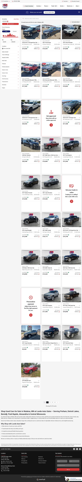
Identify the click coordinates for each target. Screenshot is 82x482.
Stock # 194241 (45, 228)
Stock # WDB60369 (25, 40)
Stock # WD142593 (66, 78)
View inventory (24, 456)
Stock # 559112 (25, 341)
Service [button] (62, 6)
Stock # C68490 (66, 153)
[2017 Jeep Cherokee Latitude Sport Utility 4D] (30, 332)
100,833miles (36, 382)
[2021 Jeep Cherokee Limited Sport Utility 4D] (51, 182)
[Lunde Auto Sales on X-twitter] (76, 449)
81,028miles (36, 119)
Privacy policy (24, 462)
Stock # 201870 (25, 228)
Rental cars (69, 6)
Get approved (24, 460)
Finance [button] (46, 6)
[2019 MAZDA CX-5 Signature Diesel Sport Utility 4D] (30, 370)
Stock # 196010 (66, 341)
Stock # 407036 (25, 191)
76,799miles (77, 44)
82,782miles (36, 194)
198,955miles (57, 157)
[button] (6, 1)
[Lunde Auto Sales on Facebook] (73, 449)
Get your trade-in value (49, 12)
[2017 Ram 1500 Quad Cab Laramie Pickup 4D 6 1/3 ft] (71, 295)
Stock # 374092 (45, 266)
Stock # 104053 (45, 341)
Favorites (66, 1)
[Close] (79, 12)
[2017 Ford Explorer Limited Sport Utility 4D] (71, 144)
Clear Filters (16, 19)
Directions (40, 456)
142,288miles (77, 344)
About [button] (77, 6)
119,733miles (36, 157)
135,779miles (77, 307)
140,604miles (36, 44)
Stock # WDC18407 (25, 116)
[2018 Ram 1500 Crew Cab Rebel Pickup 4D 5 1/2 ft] (30, 257)
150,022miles (36, 81)
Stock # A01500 (66, 228)
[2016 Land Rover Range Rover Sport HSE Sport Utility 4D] (51, 332)
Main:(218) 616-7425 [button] (7, 461)
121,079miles (77, 119)
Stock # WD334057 (25, 78)
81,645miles (57, 307)
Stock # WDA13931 (46, 40)
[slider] (2, 37)
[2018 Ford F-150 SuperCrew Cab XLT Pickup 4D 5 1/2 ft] (30, 107)
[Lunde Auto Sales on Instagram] (79, 449)
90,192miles (57, 44)
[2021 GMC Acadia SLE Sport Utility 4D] (51, 220)
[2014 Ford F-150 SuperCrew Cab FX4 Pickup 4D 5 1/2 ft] (71, 220)
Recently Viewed (75, 1)
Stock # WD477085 (66, 40)
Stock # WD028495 (25, 153)
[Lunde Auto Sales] (5, 6)
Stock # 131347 (45, 191)
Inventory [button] (38, 6)
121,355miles (77, 157)
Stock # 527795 (66, 266)
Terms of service (42, 462)
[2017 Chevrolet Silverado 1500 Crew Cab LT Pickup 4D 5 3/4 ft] (30, 69)
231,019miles (36, 344)
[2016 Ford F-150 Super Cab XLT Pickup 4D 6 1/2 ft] (71, 107)
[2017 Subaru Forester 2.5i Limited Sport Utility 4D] (30, 182)
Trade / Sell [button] (54, 6)
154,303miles (57, 81)
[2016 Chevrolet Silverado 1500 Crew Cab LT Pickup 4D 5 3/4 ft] (51, 69)
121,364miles (77, 232)
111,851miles (36, 232)
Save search (11, 23)
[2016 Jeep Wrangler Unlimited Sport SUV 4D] (30, 220)
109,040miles (57, 344)
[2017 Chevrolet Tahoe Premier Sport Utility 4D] (71, 332)
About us (23, 458)
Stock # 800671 (45, 303)
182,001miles (77, 269)
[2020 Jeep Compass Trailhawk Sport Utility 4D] (71, 69)
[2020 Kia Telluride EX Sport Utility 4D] (30, 144)
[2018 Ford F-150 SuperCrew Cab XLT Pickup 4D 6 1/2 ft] (30, 32)
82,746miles (57, 194)
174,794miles (36, 269)
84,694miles (77, 81)
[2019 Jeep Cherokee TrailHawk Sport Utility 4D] (71, 32)
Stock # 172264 (25, 266)
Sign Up (68, 469)
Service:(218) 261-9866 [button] (8, 463)
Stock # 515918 (66, 303)
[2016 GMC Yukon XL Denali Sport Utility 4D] (51, 257)
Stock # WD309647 (46, 78)
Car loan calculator (42, 460)
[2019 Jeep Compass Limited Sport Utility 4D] (51, 295)
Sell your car (41, 458)
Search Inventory (29, 6)
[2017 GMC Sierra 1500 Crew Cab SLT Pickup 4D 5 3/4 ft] (51, 144)
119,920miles (57, 232)
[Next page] (57, 402)
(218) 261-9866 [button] (17, 1)
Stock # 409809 (45, 153)
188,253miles (57, 269)
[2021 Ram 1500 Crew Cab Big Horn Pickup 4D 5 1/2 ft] (71, 257)
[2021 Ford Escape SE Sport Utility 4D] (51, 32)
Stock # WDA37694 (66, 116)
